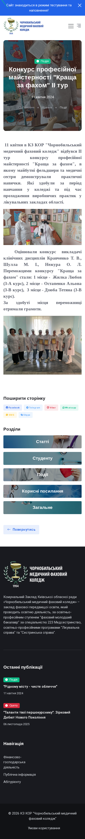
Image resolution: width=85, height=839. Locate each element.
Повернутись (24, 529)
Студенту (43, 458)
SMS (11, 415)
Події (42, 474)
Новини (47, 107)
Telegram (34, 407)
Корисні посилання (42, 491)
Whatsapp (70, 407)
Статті (42, 441)
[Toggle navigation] (71, 26)
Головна (28, 107)
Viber (52, 407)
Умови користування (44, 828)
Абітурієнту (12, 782)
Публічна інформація (19, 775)
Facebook (14, 407)
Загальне (43, 507)
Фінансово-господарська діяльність (14, 762)
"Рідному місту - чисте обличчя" (30, 686)
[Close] (79, 5)
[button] (79, 26)
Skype (26, 415)
